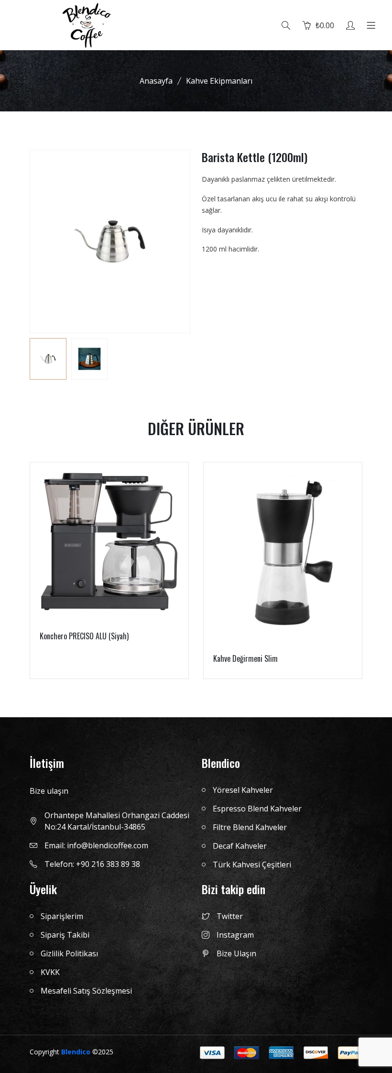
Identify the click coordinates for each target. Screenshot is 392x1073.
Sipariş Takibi (65, 935)
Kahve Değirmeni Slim (245, 658)
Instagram (235, 935)
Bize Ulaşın (236, 953)
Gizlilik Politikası (69, 953)
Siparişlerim (62, 916)
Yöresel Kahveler (243, 790)
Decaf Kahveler (240, 846)
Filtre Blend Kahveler (250, 827)
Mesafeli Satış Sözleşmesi (86, 990)
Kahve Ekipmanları (219, 81)
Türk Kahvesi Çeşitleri (252, 864)
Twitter (230, 916)
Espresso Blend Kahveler (257, 808)
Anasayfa (156, 81)
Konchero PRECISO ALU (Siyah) (84, 636)
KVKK (50, 972)
